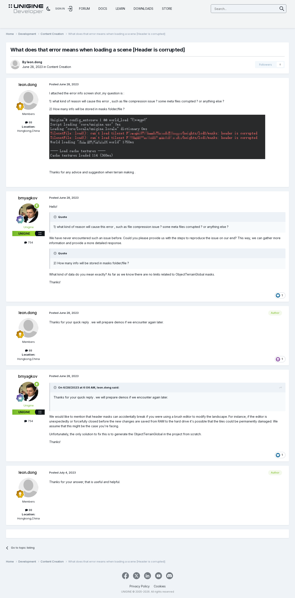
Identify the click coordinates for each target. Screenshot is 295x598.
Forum (84, 8)
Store (167, 8)
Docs (102, 8)
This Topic (265, 8)
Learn (120, 8)
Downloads (143, 8)
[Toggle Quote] (55, 217)
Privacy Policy (140, 586)
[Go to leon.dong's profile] (15, 64)
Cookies (160, 586)
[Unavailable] (157, 136)
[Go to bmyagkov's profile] (28, 213)
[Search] (282, 9)
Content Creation (59, 67)
